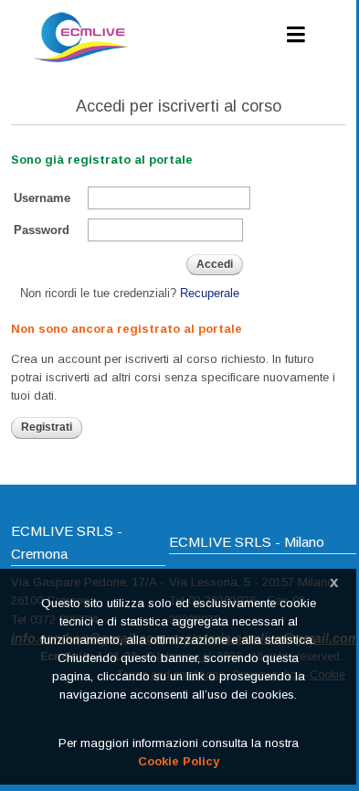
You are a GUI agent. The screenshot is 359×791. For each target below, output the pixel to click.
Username (42, 198)
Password (41, 230)
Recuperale (209, 293)
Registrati (46, 427)
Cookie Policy (178, 761)
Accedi (214, 264)
